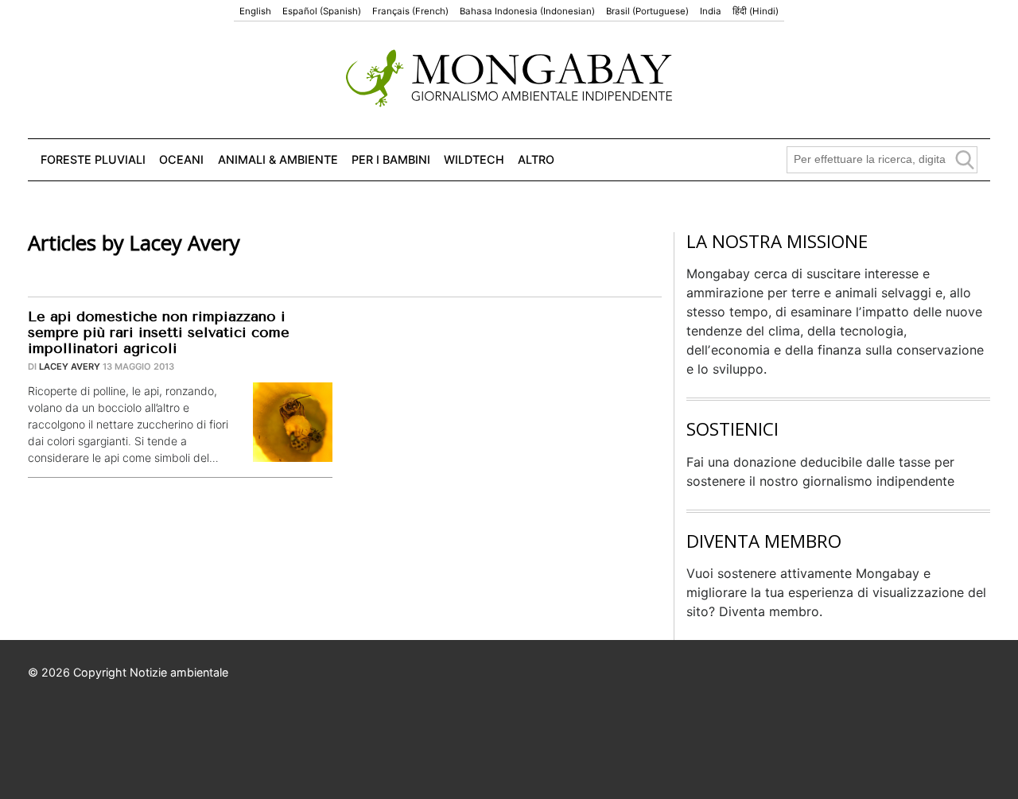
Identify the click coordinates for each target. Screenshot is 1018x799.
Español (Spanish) (321, 11)
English (255, 11)
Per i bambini (391, 159)
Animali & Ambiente (278, 159)
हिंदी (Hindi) (755, 11)
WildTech (474, 159)
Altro (536, 159)
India (710, 11)
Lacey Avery (69, 366)
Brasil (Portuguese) (647, 11)
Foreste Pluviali (93, 159)
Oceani (181, 159)
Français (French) (410, 11)
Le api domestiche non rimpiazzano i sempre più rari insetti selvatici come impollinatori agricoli (158, 332)
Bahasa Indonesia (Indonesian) (527, 11)
